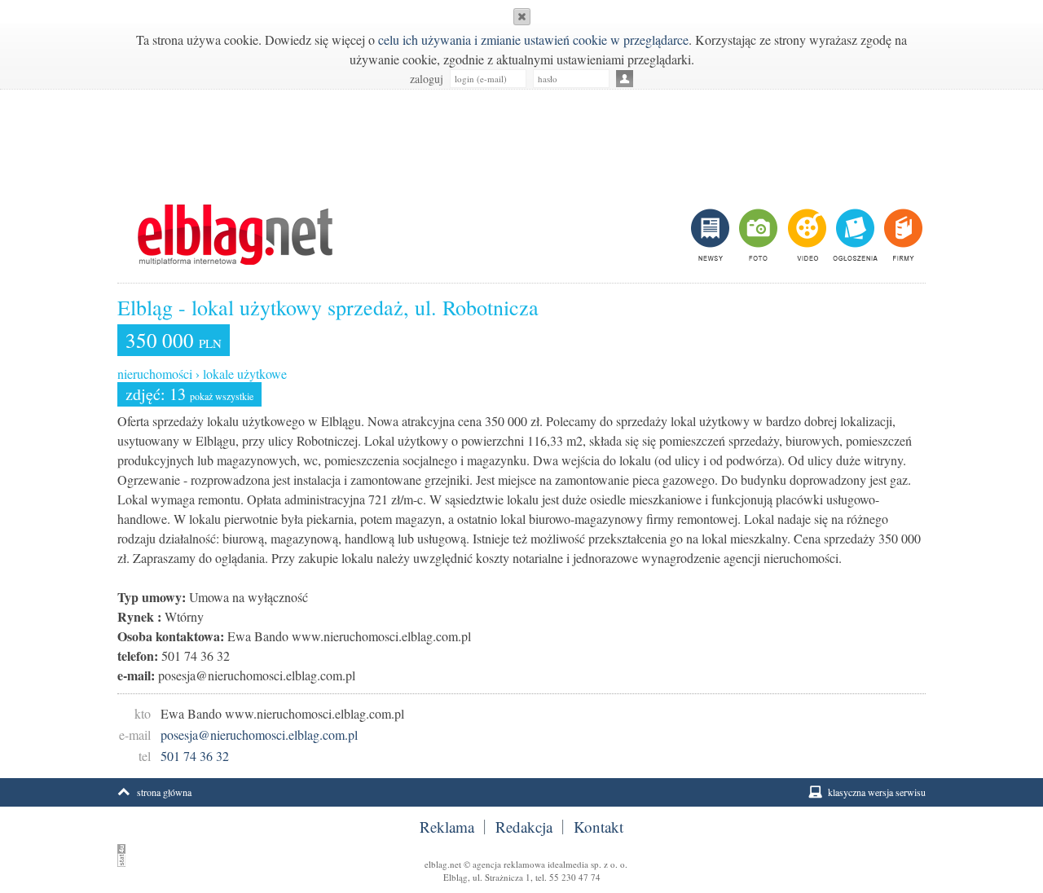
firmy (902, 235)
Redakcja (523, 827)
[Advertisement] (521, 138)
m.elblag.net (234, 235)
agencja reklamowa (509, 864)
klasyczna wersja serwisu (877, 791)
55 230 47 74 (575, 877)
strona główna (164, 791)
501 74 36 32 (195, 755)
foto (757, 235)
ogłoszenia (854, 235)
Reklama (447, 827)
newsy (712, 235)
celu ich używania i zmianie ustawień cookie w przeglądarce (533, 39)
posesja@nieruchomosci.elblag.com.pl (259, 734)
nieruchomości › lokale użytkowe (202, 373)
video (805, 235)
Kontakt (598, 827)
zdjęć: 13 (189, 394)
